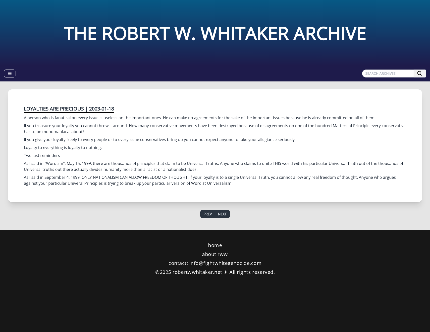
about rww (215, 254)
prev (208, 214)
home (215, 245)
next (222, 214)
